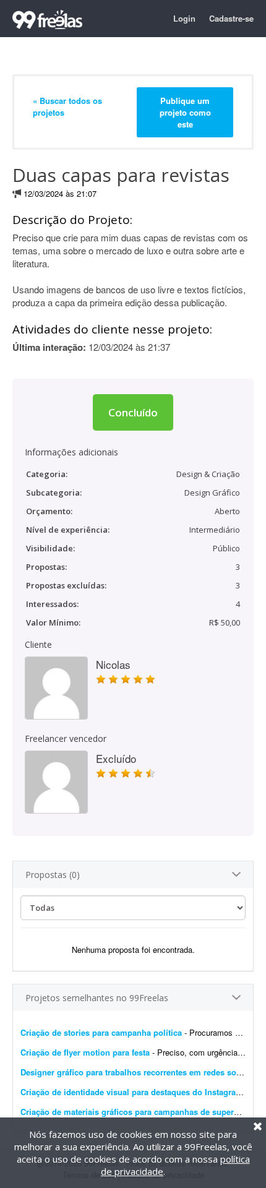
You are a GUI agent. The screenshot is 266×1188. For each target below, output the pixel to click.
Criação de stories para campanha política (101, 1032)
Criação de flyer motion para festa (85, 1052)
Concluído (133, 412)
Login (184, 18)
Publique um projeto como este (185, 112)
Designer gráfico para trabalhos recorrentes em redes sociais (137, 1072)
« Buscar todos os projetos (67, 106)
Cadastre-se (231, 18)
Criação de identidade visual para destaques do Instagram (131, 1092)
